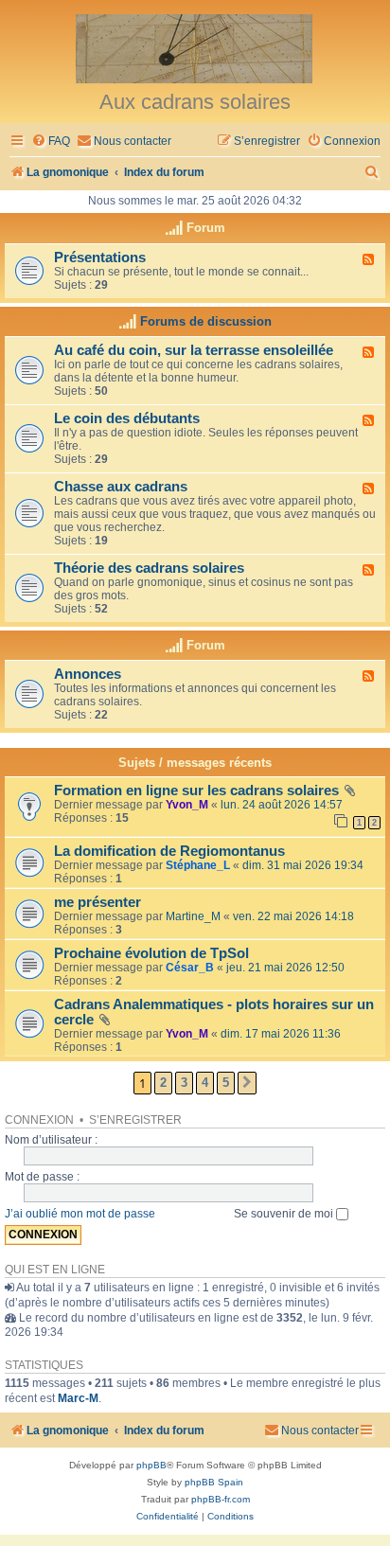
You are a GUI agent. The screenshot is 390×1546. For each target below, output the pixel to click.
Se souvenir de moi (285, 1213)
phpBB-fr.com (220, 1499)
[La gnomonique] (195, 47)
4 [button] (205, 1082)
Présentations (100, 257)
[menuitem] (50, 141)
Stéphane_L (198, 865)
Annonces (87, 674)
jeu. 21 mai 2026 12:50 (285, 967)
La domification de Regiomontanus (169, 851)
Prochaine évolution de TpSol (151, 953)
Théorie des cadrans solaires (149, 568)
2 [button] (163, 1082)
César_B (190, 967)
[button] (247, 1083)
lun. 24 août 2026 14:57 (282, 804)
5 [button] (225, 1082)
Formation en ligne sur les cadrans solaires (196, 790)
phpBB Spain (214, 1482)
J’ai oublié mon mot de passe (80, 1213)
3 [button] (184, 1082)
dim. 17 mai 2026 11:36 (281, 1033)
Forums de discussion (206, 321)
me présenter (97, 902)
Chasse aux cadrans (120, 486)
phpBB (151, 1465)
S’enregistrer (135, 1120)
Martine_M (193, 916)
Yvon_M (187, 804)
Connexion (39, 1120)
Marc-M (78, 1398)
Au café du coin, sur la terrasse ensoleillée (193, 350)
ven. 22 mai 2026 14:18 (293, 916)
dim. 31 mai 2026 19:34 (302, 865)
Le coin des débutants (127, 418)
